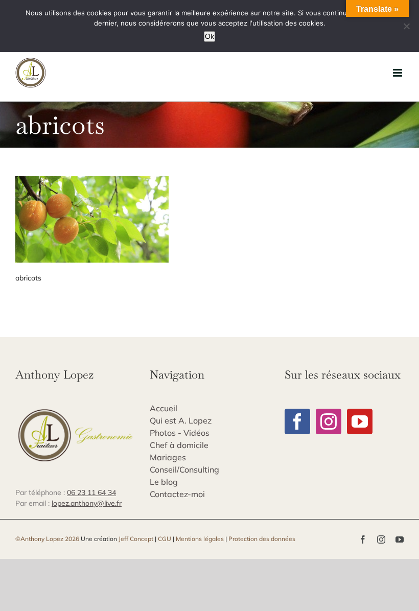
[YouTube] (360, 421)
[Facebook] (297, 421)
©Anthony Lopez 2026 (47, 539)
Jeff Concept (136, 539)
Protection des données (261, 539)
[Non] (406, 26)
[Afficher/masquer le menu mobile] (398, 72)
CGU (164, 539)
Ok (209, 36)
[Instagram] (328, 421)
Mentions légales (200, 539)
